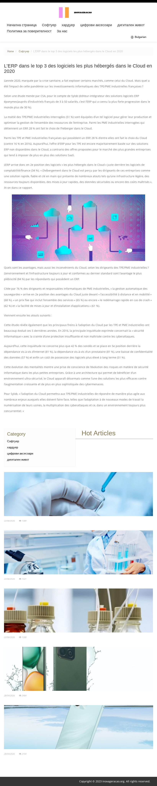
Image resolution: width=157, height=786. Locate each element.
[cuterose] (78, 12)
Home (10, 51)
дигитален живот (131, 25)
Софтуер (49, 25)
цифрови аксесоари (96, 25)
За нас (62, 31)
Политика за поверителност (29, 31)
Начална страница (22, 25)
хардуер (68, 25)
